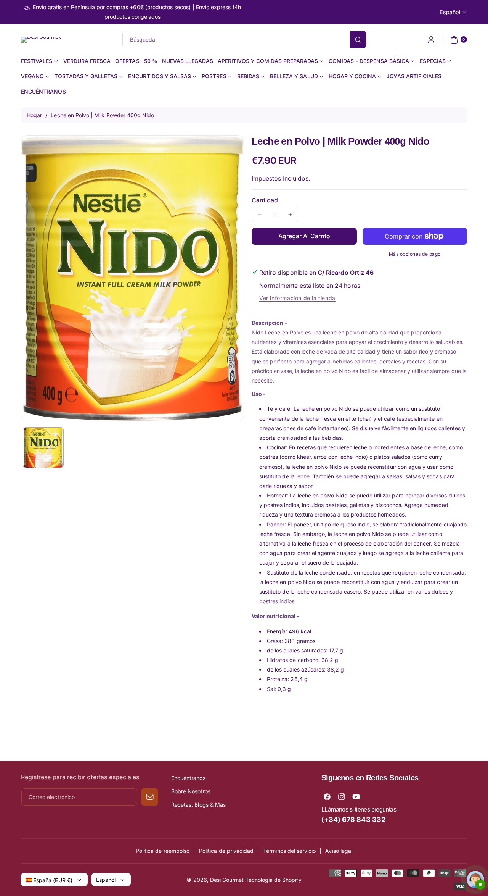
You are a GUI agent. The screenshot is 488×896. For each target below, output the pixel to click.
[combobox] (244, 39)
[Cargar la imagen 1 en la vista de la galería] (43, 447)
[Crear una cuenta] (431, 39)
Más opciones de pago (415, 254)
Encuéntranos (188, 778)
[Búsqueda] (358, 39)
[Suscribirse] (149, 797)
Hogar (34, 115)
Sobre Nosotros (190, 791)
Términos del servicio (289, 851)
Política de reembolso (162, 851)
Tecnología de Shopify (274, 880)
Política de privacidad (226, 851)
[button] (457, 39)
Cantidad (265, 200)
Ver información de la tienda (297, 298)
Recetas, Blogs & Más (198, 804)
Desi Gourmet (227, 880)
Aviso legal (338, 851)
